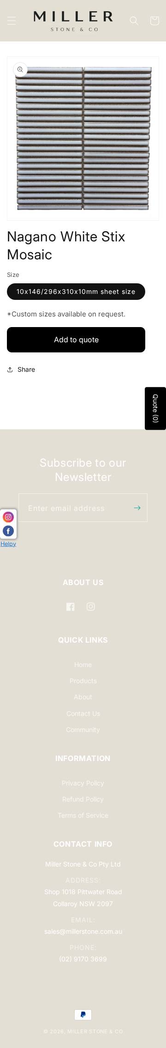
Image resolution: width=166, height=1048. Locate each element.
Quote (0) (156, 408)
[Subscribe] (137, 507)
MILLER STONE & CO (95, 1031)
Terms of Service (83, 815)
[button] (11, 21)
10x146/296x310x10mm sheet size (76, 291)
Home (83, 664)
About (83, 697)
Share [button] (26, 369)
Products (83, 681)
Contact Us (83, 713)
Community (83, 729)
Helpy (8, 543)
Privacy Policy (83, 783)
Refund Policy (83, 799)
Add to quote (76, 339)
